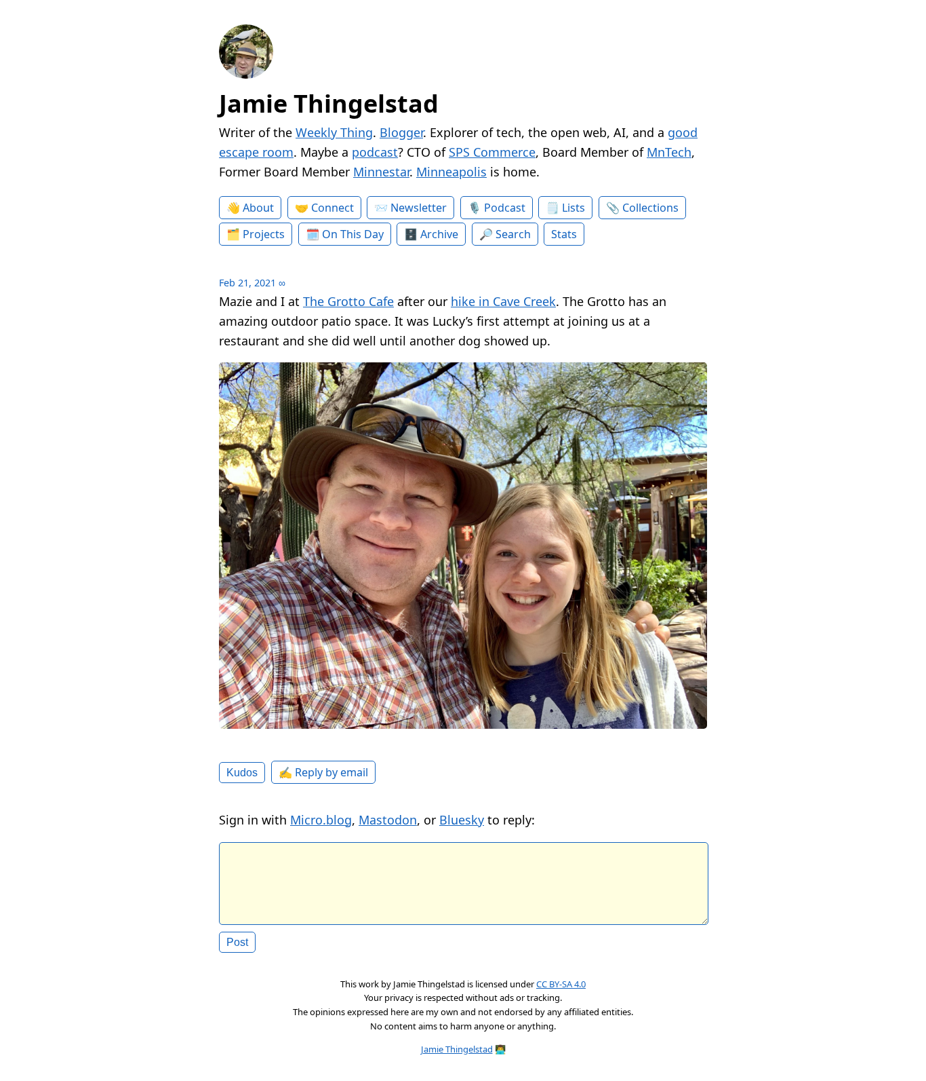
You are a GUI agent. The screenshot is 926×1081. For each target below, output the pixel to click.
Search (513, 234)
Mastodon (388, 820)
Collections (650, 207)
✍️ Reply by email (323, 772)
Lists (573, 207)
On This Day (353, 234)
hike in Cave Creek (503, 301)
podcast (375, 152)
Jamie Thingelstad (329, 103)
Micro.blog (321, 820)
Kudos (242, 772)
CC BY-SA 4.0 (561, 984)
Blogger (401, 132)
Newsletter (418, 207)
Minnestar (381, 172)
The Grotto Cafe (348, 301)
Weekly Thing (334, 132)
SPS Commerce (492, 152)
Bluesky (461, 820)
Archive (439, 234)
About (258, 207)
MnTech (669, 152)
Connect (332, 207)
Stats (564, 234)
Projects (264, 234)
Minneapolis (451, 172)
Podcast (504, 207)
